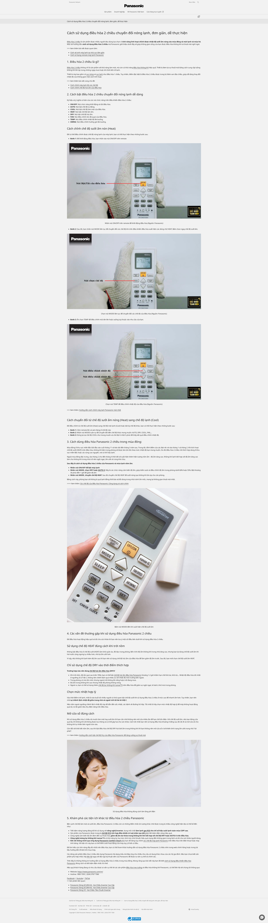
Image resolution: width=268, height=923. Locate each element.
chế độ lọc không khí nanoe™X (110, 685)
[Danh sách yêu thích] (198, 16)
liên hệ (89, 856)
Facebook (71, 878)
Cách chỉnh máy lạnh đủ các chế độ (84, 85)
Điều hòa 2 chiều (73, 42)
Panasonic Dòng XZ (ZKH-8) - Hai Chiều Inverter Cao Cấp (92, 885)
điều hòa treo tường (134, 867)
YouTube (80, 906)
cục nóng (90, 74)
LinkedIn (104, 906)
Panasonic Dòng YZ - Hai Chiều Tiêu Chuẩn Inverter (90, 890)
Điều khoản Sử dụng (96, 909)
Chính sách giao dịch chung (112, 909)
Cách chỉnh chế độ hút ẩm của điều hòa (85, 88)
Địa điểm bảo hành (147, 909)
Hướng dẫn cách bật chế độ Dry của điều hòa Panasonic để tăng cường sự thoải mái (112, 735)
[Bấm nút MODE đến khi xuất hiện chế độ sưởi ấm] (134, 555)
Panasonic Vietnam (74, 2)
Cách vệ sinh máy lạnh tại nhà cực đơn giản (87, 52)
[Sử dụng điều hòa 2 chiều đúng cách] (134, 773)
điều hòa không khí (141, 67)
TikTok (87, 878)
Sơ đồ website (83, 909)
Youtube (79, 878)
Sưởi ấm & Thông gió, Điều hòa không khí (81, 901)
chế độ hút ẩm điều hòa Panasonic (127, 675)
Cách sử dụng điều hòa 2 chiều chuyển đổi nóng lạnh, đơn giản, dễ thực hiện (146, 901)
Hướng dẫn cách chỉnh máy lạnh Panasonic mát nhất (100, 410)
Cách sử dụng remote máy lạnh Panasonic (87, 55)
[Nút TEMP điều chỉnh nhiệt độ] (134, 362)
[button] (262, 917)
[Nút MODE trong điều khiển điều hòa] (134, 271)
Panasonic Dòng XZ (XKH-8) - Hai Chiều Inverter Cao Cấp (92, 887)
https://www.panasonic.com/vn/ (90, 872)
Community (96, 906)
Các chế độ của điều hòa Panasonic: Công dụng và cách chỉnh (104, 483)
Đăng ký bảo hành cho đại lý (131, 909)
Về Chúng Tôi (73, 909)
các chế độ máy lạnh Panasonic (155, 841)
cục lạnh (99, 74)
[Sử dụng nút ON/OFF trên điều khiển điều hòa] (134, 181)
